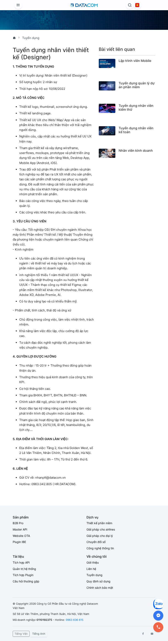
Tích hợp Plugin (23, 575)
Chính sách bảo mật (99, 587)
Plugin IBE (19, 542)
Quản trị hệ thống (24, 569)
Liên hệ (91, 569)
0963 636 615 (74, 619)
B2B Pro (18, 523)
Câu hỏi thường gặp (26, 581)
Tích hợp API (21, 562)
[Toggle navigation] (18, 5)
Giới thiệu (92, 562)
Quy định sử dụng (98, 581)
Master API (20, 529)
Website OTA (21, 535)
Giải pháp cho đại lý (99, 535)
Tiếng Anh (38, 633)
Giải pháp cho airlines (100, 529)
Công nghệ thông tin (100, 548)
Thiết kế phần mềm (99, 523)
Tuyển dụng (30, 38)
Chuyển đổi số (96, 542)
